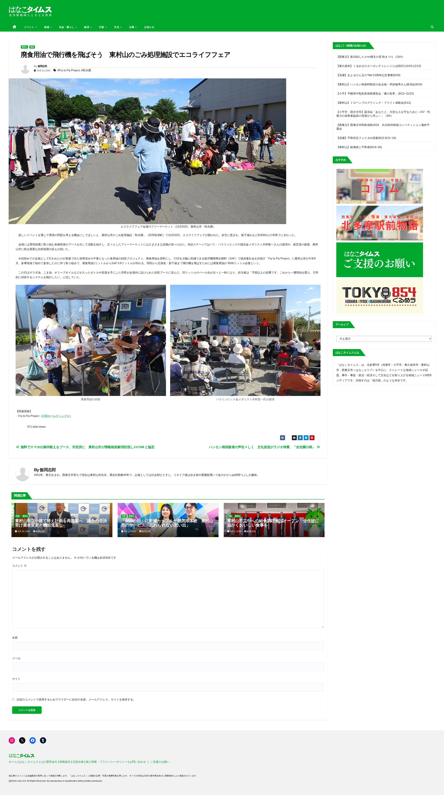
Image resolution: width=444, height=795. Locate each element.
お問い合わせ (137, 761)
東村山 (24, 47)
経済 (87, 27)
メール (16, 658)
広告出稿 (78, 761)
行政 (102, 27)
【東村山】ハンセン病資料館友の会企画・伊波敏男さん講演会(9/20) (379, 84)
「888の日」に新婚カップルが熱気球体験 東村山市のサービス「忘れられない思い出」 (167, 523)
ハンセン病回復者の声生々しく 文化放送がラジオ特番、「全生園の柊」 (262, 447)
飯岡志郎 (42, 66)
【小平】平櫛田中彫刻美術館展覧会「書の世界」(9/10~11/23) (375, 93)
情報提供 (64, 761)
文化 (117, 27)
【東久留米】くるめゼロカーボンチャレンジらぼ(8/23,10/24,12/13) (378, 66)
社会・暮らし (67, 27)
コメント (19, 565)
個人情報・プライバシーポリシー (106, 761)
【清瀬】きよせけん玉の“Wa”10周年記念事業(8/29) (368, 75)
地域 (47, 27)
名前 (15, 637)
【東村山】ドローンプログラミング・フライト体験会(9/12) (373, 102)
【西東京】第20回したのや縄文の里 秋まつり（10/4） (370, 56)
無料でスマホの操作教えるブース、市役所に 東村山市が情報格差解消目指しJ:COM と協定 (87, 447)
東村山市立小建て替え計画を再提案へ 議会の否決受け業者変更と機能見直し (61, 523)
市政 (17, 516)
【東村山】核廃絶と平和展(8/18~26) (359, 147)
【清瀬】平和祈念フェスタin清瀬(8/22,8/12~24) (366, 137)
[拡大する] (161, 289)
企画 (132, 27)
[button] (432, 26)
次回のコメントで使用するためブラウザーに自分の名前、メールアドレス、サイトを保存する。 (76, 699)
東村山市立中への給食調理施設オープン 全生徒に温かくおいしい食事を (273, 523)
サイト (16, 678)
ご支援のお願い (160, 761)
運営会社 (51, 761)
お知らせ (149, 27)
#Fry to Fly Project (68, 70)
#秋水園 (86, 70)
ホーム (13, 761)
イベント (29, 27)
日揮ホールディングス (56, 415)
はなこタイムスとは (31, 761)
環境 (32, 47)
